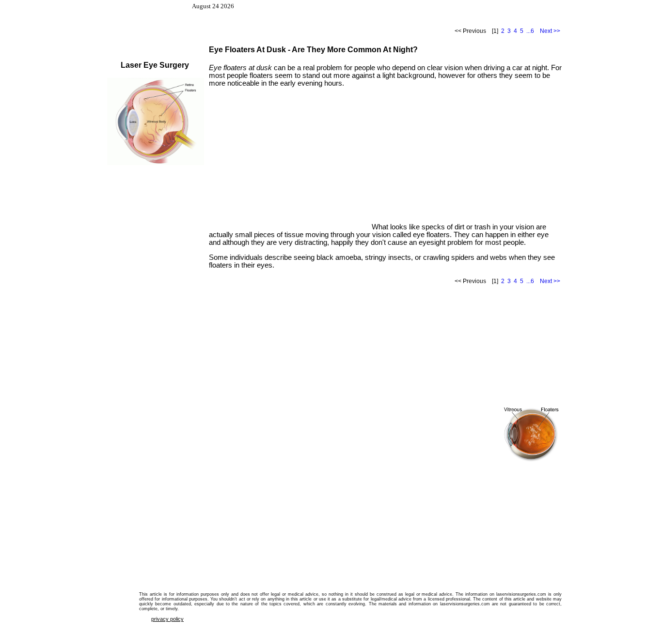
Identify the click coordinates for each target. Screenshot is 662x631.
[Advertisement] (290, 161)
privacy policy (167, 619)
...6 (530, 31)
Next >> (550, 31)
